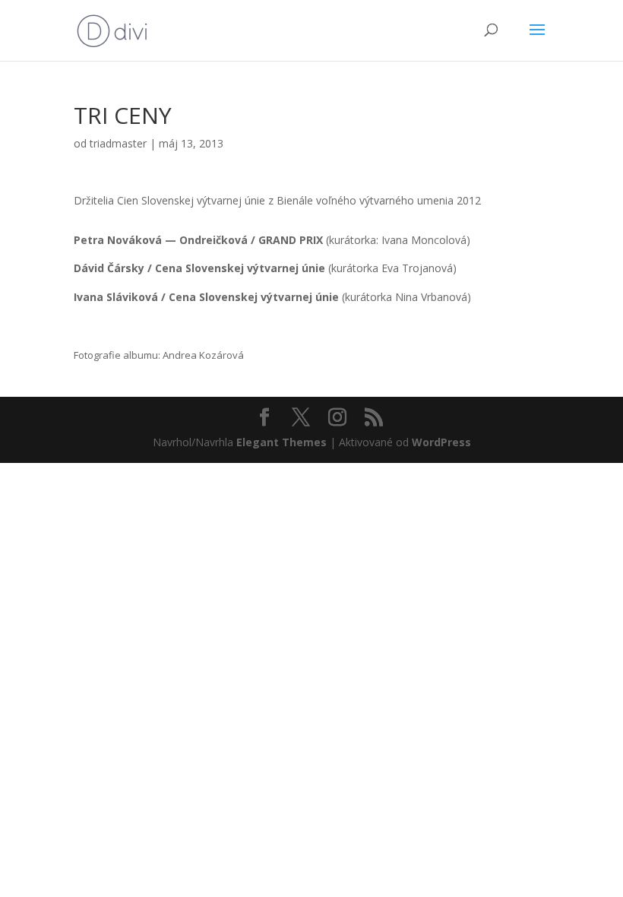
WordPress (441, 442)
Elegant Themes (281, 442)
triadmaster (118, 143)
